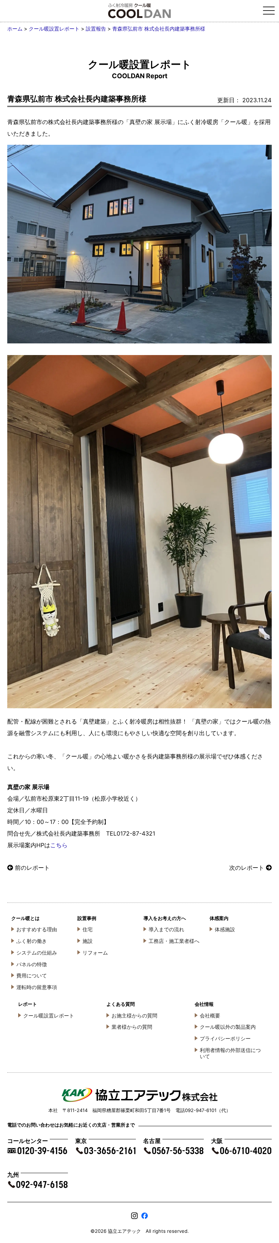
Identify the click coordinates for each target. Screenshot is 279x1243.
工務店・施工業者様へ (174, 941)
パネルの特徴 (31, 964)
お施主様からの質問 (134, 1015)
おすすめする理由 (36, 929)
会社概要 (210, 1015)
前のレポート (32, 867)
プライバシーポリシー (225, 1038)
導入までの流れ (166, 929)
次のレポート (246, 867)
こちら (59, 845)
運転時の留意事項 (36, 987)
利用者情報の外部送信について (230, 1053)
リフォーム (95, 952)
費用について (31, 975)
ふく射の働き (31, 941)
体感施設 (225, 929)
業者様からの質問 (132, 1027)
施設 (87, 941)
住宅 (87, 929)
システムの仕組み (36, 952)
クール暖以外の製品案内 (228, 1027)
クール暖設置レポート (48, 1015)
